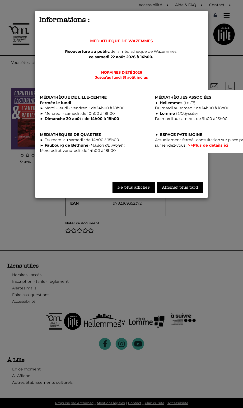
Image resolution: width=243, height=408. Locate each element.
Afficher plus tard (180, 187)
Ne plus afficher (133, 187)
